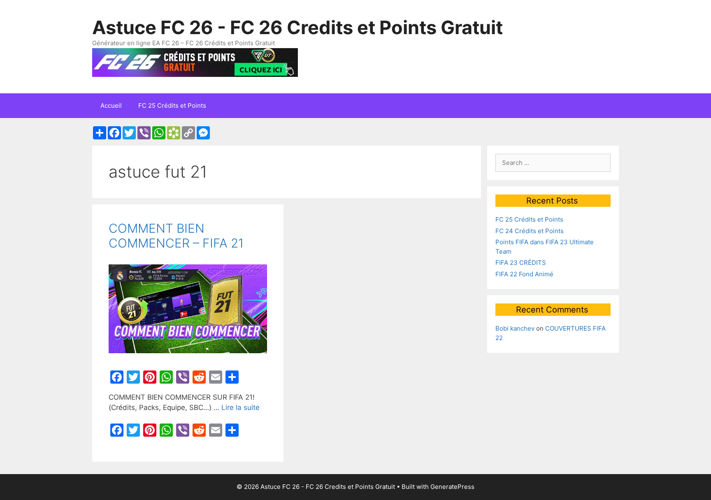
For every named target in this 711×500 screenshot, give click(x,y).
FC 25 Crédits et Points (172, 105)
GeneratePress (452, 487)
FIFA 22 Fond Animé (524, 274)
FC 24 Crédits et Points (529, 231)
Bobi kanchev (514, 328)
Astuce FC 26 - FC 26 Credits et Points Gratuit (297, 27)
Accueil (111, 105)
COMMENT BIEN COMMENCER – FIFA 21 (176, 235)
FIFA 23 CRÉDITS (520, 262)
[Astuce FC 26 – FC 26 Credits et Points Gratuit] (195, 62)
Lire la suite (240, 407)
